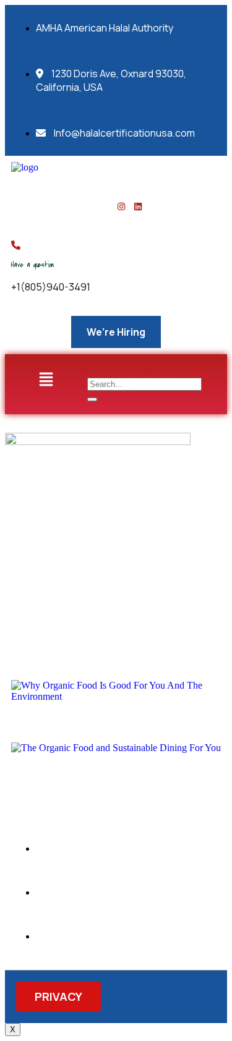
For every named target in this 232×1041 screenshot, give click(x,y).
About (34, 610)
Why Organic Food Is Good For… (83, 717)
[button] (45, 379)
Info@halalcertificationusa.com (123, 133)
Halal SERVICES (54, 631)
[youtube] (138, 206)
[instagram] (121, 206)
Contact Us (168, 610)
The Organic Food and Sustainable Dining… (109, 769)
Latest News (95, 610)
